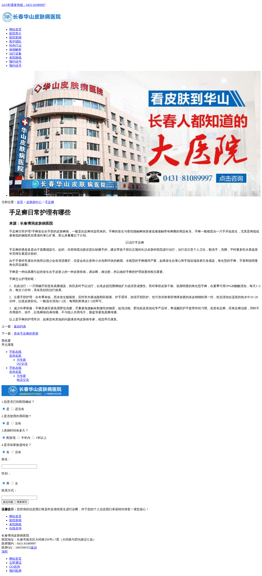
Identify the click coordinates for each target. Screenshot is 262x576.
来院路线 (15, 57)
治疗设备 (15, 53)
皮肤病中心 (34, 202)
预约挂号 (15, 61)
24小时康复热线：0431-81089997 (23, 5)
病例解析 (15, 49)
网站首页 (15, 29)
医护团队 (15, 41)
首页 (20, 202)
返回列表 (20, 326)
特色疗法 (15, 45)
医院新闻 (15, 37)
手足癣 (49, 202)
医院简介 (15, 33)
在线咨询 (15, 528)
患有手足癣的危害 (26, 333)
